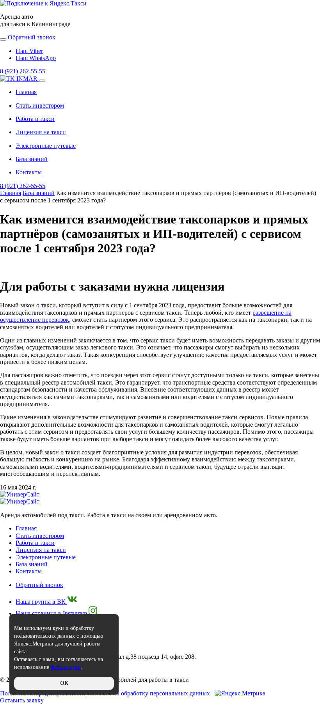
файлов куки (66, 667)
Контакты (29, 172)
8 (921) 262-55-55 (22, 71)
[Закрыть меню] (42, 81)
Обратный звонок (39, 585)
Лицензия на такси (41, 132)
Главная (26, 92)
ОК (64, 683)
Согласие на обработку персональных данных (148, 693)
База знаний (32, 159)
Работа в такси (35, 118)
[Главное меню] (3, 39)
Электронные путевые (46, 145)
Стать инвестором (40, 105)
